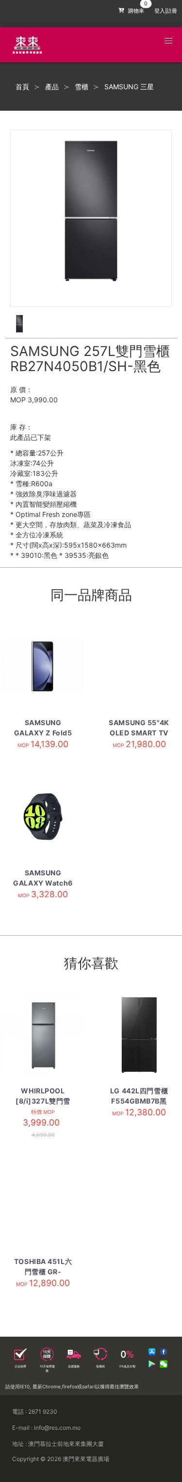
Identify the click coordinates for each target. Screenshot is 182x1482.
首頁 (22, 87)
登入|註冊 (165, 11)
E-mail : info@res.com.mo (46, 1427)
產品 (52, 87)
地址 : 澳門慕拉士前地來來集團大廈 (58, 1443)
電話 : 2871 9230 (34, 1411)
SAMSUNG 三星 (129, 87)
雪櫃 (81, 87)
